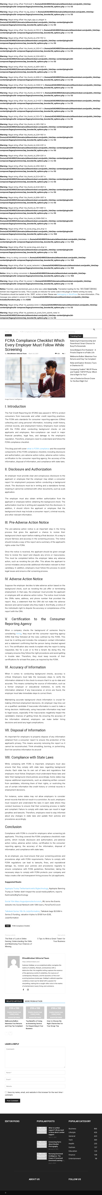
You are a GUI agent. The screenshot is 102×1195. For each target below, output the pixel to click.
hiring (18, 633)
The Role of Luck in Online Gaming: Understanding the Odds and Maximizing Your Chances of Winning (18, 943)
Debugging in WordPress (67, 294)
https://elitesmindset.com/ (31, 962)
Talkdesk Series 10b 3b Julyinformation (22, 911)
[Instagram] (29, 990)
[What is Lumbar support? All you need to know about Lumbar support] (42, 1130)
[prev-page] (6, 1033)
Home (7, 332)
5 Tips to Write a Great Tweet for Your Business (51, 940)
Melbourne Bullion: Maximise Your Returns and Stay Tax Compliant (14, 1023)
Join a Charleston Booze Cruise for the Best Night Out (82, 379)
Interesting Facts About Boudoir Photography (55, 1144)
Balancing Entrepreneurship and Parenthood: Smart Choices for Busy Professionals (83, 343)
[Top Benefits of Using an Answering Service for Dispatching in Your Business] (35, 1012)
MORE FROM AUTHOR (33, 1001)
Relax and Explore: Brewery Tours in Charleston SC (83, 364)
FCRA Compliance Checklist (21, 926)
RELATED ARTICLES (14, 1001)
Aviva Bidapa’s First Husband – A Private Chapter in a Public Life (83, 351)
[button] (94, 329)
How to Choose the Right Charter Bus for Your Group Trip (55, 1023)
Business (15, 332)
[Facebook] (24, 990)
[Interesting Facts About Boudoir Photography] (42, 1144)
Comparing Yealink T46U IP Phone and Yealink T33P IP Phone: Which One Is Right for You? (83, 372)
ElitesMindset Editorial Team (17, 353)
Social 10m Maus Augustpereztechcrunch (23, 901)
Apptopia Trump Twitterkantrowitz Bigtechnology (26, 888)
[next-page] (10, 1033)
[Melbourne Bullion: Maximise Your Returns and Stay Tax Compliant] (14, 1012)
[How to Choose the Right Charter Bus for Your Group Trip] (56, 1012)
